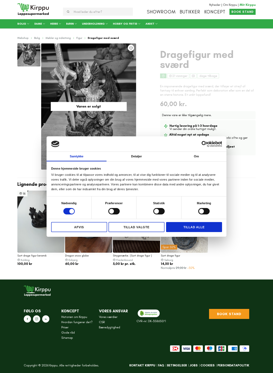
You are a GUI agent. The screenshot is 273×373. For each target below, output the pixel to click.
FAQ (161, 365)
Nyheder (214, 5)
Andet (149, 23)
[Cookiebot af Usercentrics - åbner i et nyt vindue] (204, 144)
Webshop (23, 38)
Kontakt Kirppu (142, 365)
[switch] (114, 211)
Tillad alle (194, 227)
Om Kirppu (230, 5)
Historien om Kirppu (74, 317)
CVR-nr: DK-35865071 (151, 321)
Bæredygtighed (109, 327)
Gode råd (68, 332)
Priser (65, 327)
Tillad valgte (136, 227)
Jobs (194, 365)
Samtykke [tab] (77, 156)
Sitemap (67, 337)
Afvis (79, 227)
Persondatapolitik (233, 365)
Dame (38, 23)
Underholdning (93, 23)
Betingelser (177, 365)
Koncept (214, 12)
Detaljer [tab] (136, 156)
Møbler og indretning (58, 38)
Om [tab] (196, 156)
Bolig (21, 23)
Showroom (161, 12)
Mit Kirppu (248, 5)
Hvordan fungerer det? (77, 322)
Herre (54, 23)
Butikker (190, 12)
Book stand (242, 12)
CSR (102, 322)
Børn (70, 23)
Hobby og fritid (125, 23)
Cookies (207, 365)
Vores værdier (108, 317)
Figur (79, 38)
